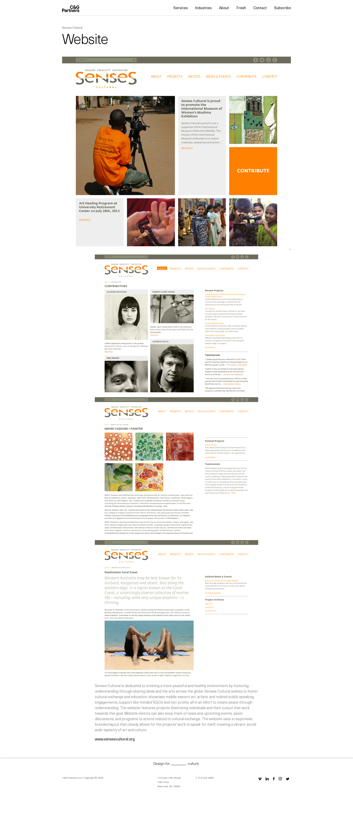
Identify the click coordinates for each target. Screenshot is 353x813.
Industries (203, 7)
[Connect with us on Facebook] (273, 778)
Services (180, 7)
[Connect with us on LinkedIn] (267, 778)
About (224, 7)
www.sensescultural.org (115, 739)
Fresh (241, 7)
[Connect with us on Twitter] (287, 778)
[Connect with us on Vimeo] (260, 778)
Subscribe (282, 7)
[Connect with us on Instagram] (280, 778)
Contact (260, 7)
